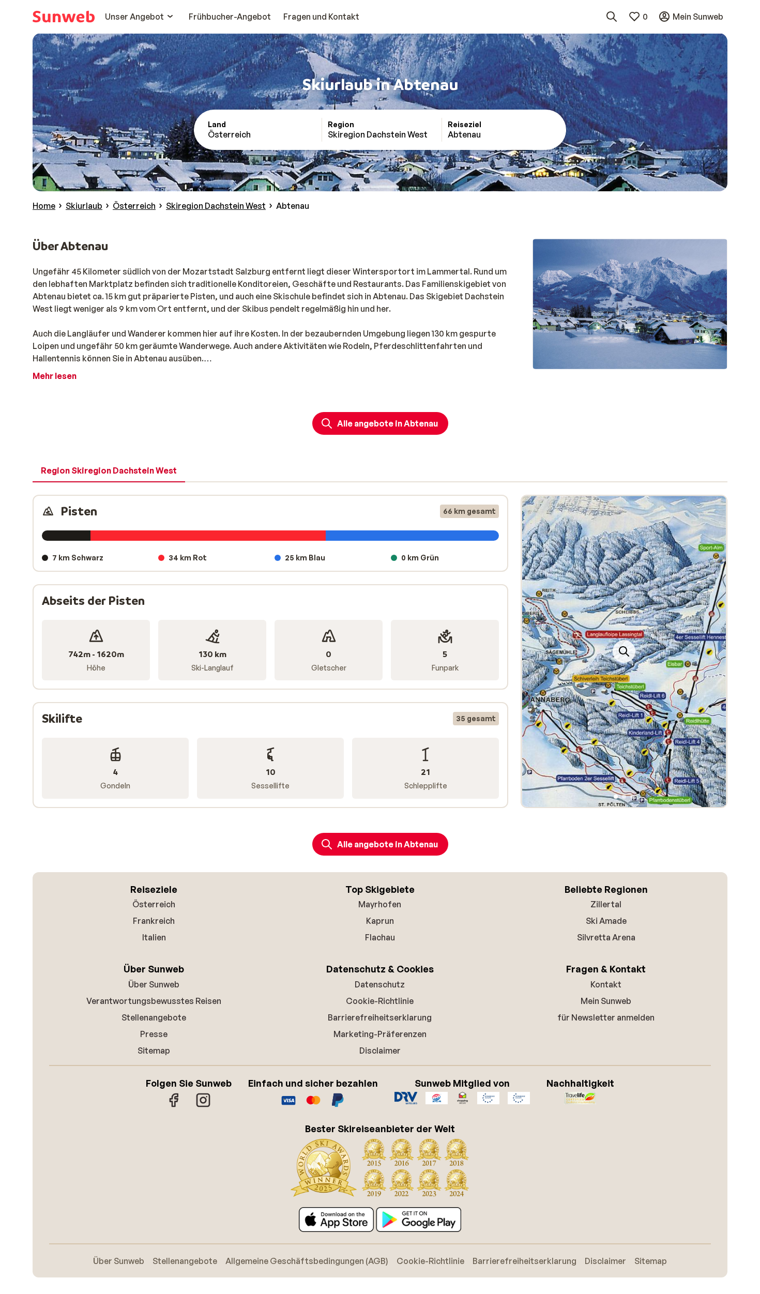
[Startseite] (64, 16)
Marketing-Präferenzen (380, 1034)
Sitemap (154, 1050)
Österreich (153, 904)
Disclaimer (380, 1050)
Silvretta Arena (606, 937)
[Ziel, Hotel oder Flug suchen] (611, 16)
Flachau (380, 937)
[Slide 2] (624, 797)
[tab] (109, 471)
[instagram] (203, 1105)
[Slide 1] (616, 797)
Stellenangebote (153, 1017)
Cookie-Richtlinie (380, 1001)
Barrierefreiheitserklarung (380, 1017)
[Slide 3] (632, 797)
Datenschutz (380, 984)
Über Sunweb (153, 984)
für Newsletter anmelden (606, 1017)
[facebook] (174, 1105)
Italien (154, 937)
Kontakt (605, 984)
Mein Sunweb (606, 1001)
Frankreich (154, 921)
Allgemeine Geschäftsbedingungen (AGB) (306, 1261)
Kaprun (380, 921)
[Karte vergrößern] (624, 651)
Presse (154, 1034)
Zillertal (605, 904)
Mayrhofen (379, 904)
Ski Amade (606, 921)
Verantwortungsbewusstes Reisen (153, 1001)
